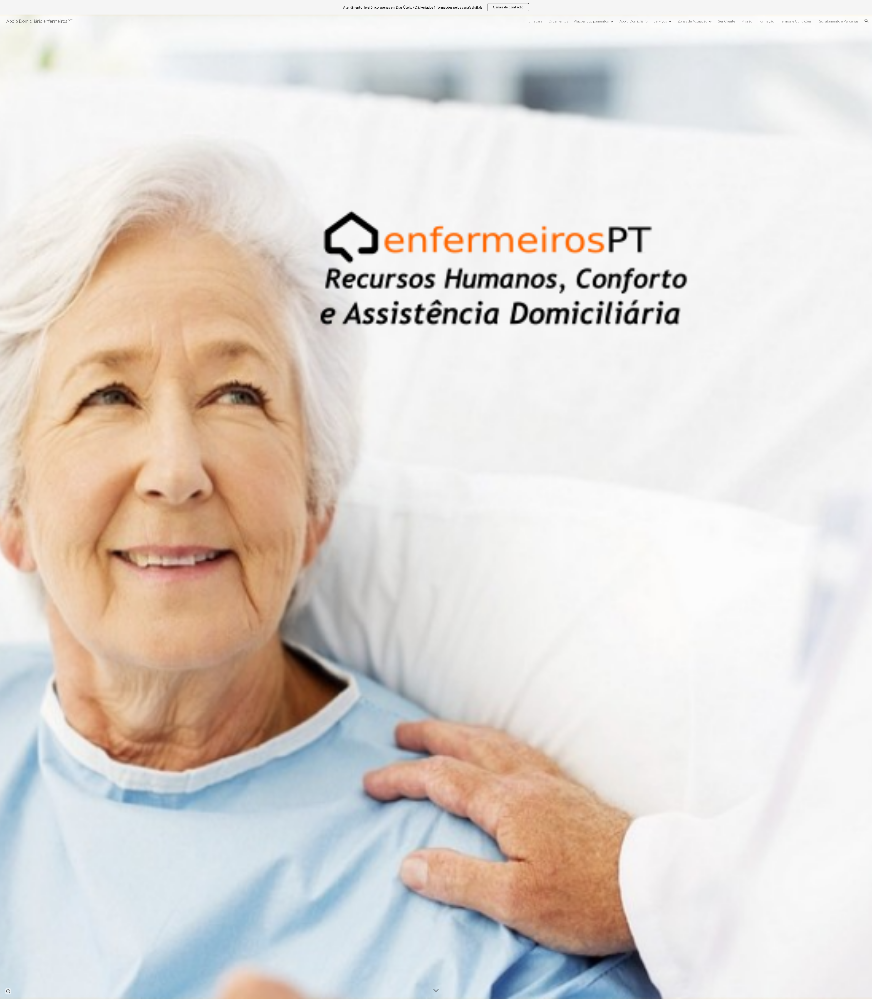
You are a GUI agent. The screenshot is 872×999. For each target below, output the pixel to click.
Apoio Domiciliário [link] (633, 21)
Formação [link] (766, 21)
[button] (866, 20)
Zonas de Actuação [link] (692, 21)
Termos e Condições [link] (796, 21)
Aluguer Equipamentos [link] (591, 21)
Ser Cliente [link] (726, 21)
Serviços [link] (660, 21)
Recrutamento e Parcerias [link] (838, 21)
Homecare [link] (534, 21)
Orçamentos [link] (558, 21)
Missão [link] (746, 21)
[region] (436, 7)
